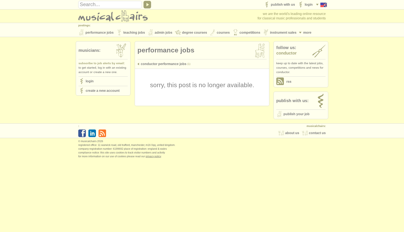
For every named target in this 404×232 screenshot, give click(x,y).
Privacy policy (153, 156)
